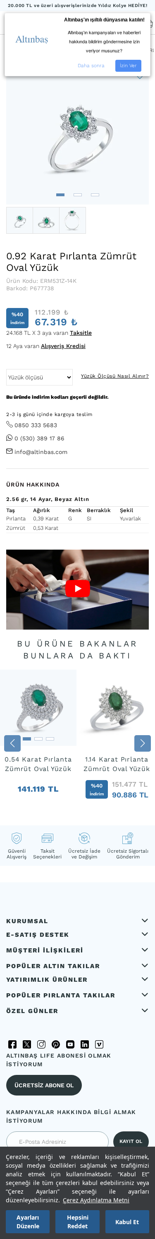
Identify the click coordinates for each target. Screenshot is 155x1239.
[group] (38, 743)
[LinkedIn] (85, 1044)
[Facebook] (12, 1044)
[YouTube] (70, 1044)
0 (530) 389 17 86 (39, 438)
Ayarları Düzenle (28, 1221)
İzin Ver (128, 65)
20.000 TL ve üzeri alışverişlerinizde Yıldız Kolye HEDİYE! (78, 5)
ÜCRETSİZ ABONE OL (44, 1085)
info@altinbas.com (40, 452)
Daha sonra (91, 65)
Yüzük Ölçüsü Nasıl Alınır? (115, 376)
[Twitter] (27, 1044)
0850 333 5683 (35, 425)
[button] (60, 194)
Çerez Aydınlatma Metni (96, 1200)
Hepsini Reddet (77, 1221)
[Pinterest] (56, 1044)
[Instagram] (41, 1044)
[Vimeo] (99, 1044)
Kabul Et (127, 1222)
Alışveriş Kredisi (63, 346)
